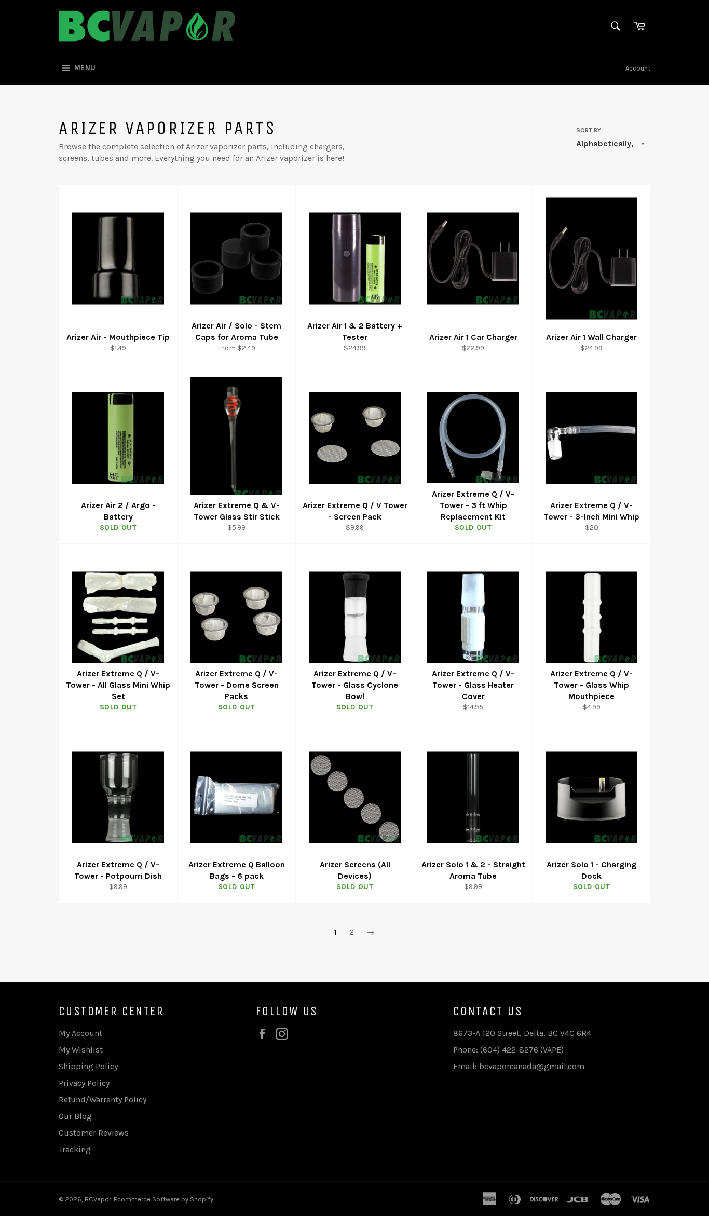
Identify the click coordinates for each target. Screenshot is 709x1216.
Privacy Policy (84, 1083)
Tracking (75, 1149)
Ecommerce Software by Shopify (163, 1199)
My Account (80, 1033)
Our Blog (75, 1116)
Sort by (588, 130)
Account (637, 68)
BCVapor (98, 1199)
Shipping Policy (88, 1066)
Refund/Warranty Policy (102, 1099)
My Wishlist (81, 1050)
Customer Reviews (94, 1133)
